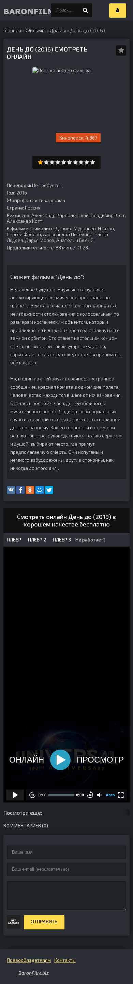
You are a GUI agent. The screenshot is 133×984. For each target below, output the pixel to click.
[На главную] (17, 10)
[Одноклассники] (30, 490)
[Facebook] (20, 490)
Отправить (44, 921)
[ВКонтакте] (11, 490)
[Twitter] (49, 490)
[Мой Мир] (39, 490)
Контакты (65, 960)
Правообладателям (29, 960)
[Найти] (85, 10)
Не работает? (90, 539)
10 (92, 162)
